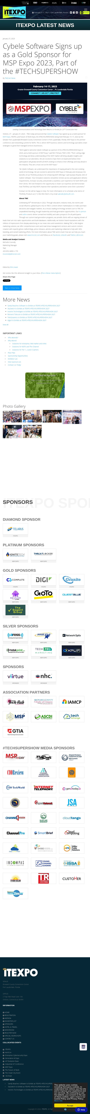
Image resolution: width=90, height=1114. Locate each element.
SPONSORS (9, 1024)
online (24, 214)
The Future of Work (12, 1070)
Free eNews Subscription (51, 273)
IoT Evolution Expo (12, 1061)
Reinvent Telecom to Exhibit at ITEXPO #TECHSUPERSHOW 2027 (31, 314)
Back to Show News (12, 288)
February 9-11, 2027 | (42, 12)
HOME (7, 1012)
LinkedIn (64, 235)
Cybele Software (53, 134)
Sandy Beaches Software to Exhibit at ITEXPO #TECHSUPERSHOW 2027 (34, 306)
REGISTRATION (10, 1015)
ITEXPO (8, 1049)
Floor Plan (11, 353)
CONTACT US (9, 1039)
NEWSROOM (9, 1030)
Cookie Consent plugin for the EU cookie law (70, 1109)
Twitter (73, 235)
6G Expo (8, 1076)
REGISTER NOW (10, 1033)
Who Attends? (13, 337)
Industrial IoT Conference (14, 1064)
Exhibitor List (12, 359)
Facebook (56, 235)
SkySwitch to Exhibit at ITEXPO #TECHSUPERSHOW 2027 (28, 308)
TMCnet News (10, 78)
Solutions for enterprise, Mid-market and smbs (29, 343)
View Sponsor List (14, 362)
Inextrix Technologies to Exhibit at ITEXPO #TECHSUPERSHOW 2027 (33, 311)
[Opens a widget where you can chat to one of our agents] (81, 1110)
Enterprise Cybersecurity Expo (16, 1055)
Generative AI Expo (12, 1058)
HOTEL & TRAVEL (11, 1027)
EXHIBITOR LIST (10, 1021)
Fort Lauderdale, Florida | (60, 12)
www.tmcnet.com (33, 235)
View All (5, 325)
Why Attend (12, 340)
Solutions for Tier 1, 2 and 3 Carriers (25, 350)
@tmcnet (79, 235)
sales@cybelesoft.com (66, 194)
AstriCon (8, 1052)
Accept (70, 1105)
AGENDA (8, 1018)
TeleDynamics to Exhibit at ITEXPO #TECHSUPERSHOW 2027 (30, 317)
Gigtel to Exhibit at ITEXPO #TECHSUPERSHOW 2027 (27, 320)
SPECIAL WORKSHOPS (13, 1036)
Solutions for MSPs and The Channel (25, 346)
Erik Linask (14, 267)
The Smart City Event (12, 1073)
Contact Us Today (14, 365)
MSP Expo (6, 137)
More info (58, 1100)
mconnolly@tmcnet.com (11, 254)
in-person (82, 211)
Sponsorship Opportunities (18, 356)
